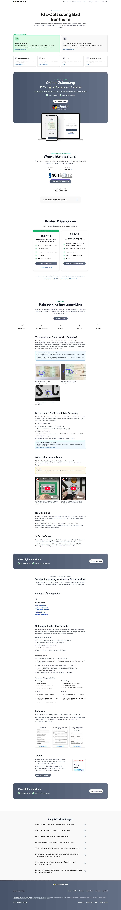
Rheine (75, 891)
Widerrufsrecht (104, 902)
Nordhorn (97, 891)
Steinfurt (81, 891)
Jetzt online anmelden (60, 101)
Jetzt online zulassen (46, 263)
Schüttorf (105, 891)
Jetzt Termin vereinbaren (43, 775)
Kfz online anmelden (96, 561)
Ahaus (69, 891)
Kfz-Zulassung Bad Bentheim (56, 10)
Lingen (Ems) (89, 891)
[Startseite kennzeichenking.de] (19, 1)
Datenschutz (89, 902)
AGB (96, 902)
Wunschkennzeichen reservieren (74, 263)
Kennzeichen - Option (69, 167)
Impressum (81, 902)
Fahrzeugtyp (50, 167)
